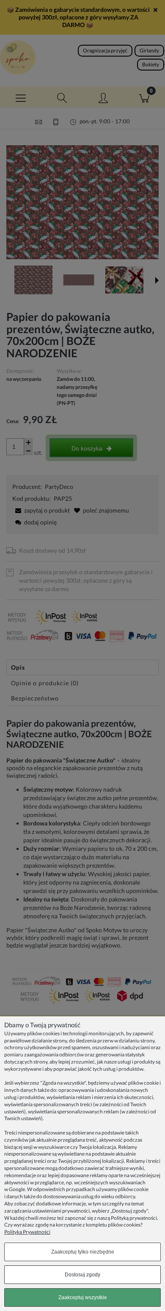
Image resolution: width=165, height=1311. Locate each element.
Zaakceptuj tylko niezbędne (82, 1252)
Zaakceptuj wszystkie (82, 1297)
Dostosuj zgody (82, 1275)
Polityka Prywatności (27, 1232)
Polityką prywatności (134, 1218)
